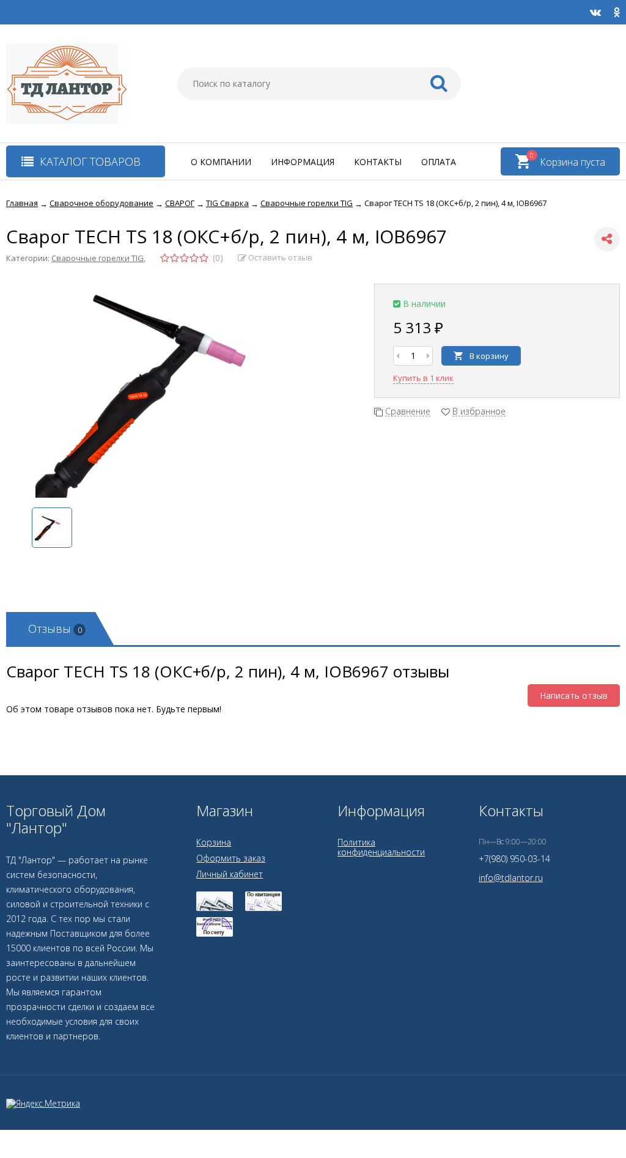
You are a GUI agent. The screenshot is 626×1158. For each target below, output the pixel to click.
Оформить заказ (230, 858)
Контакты (378, 162)
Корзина (213, 842)
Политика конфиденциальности (381, 847)
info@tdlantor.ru (511, 877)
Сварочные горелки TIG (97, 258)
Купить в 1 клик (423, 377)
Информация (302, 162)
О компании (221, 162)
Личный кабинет (229, 874)
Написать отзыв (574, 695)
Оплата (438, 162)
